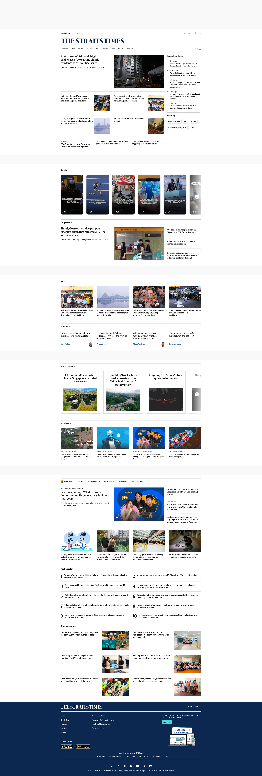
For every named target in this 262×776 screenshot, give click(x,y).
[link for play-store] (83, 746)
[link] (92, 40)
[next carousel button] (196, 197)
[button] (67, 33)
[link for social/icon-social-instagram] (124, 766)
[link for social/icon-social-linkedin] (150, 766)
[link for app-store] (67, 746)
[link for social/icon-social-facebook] (131, 766)
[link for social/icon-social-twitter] (111, 766)
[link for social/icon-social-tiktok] (118, 766)
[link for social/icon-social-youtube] (137, 766)
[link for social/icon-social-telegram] (144, 766)
